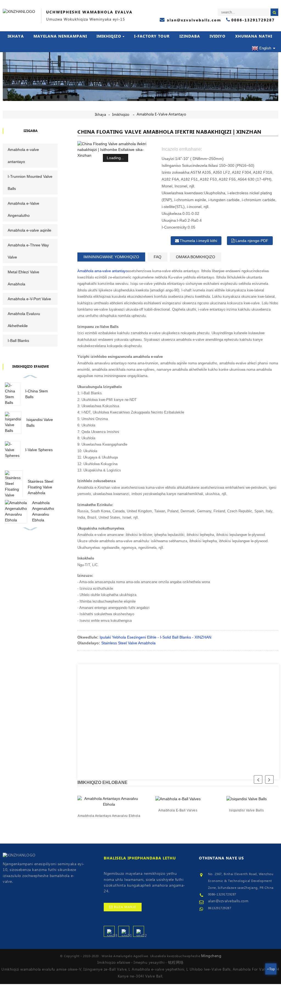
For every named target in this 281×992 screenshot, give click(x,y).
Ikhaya (16, 36)
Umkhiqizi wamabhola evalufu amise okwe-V (41, 969)
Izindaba (189, 36)
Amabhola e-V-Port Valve (29, 299)
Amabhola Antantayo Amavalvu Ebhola (109, 816)
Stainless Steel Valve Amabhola (128, 643)
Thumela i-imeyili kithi (198, 240)
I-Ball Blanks (18, 340)
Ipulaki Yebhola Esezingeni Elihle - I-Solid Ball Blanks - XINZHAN (155, 637)
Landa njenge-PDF (251, 240)
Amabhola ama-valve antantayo (102, 271)
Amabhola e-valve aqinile (29, 230)
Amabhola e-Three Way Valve (28, 251)
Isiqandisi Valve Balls (246, 810)
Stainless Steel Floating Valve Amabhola (40, 487)
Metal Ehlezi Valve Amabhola (23, 278)
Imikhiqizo (109, 36)
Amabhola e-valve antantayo (161, 114)
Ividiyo (218, 36)
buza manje (125, 907)
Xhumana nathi (253, 36)
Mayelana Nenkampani (60, 36)
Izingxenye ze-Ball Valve (105, 969)
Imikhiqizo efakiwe (113, 963)
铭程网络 (176, 963)
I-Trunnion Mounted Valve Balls (30, 182)
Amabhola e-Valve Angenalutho (23, 209)
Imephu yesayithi (149, 963)
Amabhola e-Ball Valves (177, 810)
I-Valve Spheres (39, 450)
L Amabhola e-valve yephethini (156, 969)
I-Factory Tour (152, 36)
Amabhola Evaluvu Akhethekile (24, 319)
